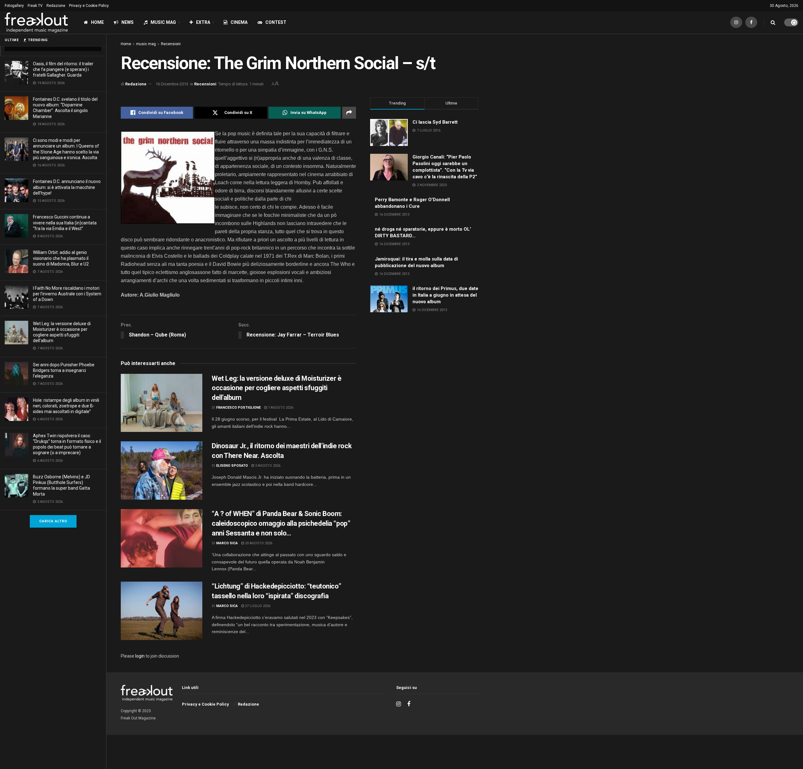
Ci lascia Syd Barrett (435, 122)
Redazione (55, 5)
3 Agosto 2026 (267, 466)
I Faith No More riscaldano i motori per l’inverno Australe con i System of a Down (67, 294)
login (140, 656)
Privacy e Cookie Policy (89, 5)
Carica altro (53, 521)
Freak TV (35, 5)
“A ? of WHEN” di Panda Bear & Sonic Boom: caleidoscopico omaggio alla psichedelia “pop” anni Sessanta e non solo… (281, 523)
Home (97, 22)
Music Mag (163, 22)
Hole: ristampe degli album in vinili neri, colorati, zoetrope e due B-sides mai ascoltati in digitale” (66, 406)
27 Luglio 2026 (257, 606)
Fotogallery (14, 5)
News (127, 22)
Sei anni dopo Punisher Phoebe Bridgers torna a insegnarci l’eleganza (63, 370)
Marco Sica (227, 543)
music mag (146, 44)
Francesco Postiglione (238, 408)
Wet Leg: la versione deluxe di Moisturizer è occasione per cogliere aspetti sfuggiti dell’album (277, 388)
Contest (275, 22)
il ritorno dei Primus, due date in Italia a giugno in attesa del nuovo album (445, 295)
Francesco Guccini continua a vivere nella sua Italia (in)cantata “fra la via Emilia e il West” (65, 222)
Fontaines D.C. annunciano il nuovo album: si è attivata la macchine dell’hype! (67, 187)
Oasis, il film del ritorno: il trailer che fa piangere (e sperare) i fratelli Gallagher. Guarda (63, 69)
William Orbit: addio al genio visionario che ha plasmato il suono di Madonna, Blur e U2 (61, 258)
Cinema (239, 22)
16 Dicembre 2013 (172, 84)
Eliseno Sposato (232, 466)
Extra (203, 22)
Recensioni (171, 44)
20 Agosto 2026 (258, 543)
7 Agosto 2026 (280, 408)
